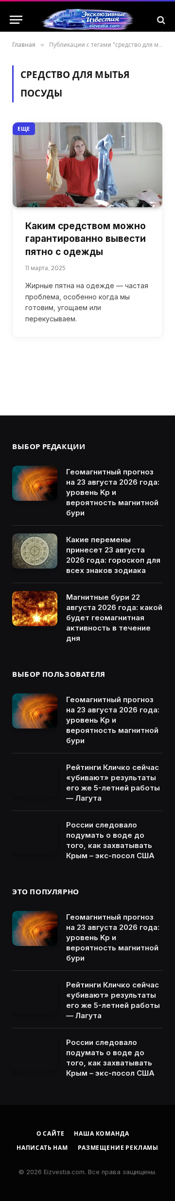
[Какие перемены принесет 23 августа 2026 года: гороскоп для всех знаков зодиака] (34, 551)
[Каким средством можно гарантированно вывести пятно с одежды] (87, 164)
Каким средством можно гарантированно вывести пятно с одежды (85, 238)
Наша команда (101, 1133)
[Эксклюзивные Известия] (87, 20)
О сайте (50, 1133)
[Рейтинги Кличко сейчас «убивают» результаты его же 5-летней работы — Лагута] (34, 778)
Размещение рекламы (118, 1147)
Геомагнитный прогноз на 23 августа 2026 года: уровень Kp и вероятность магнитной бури (112, 492)
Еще (24, 128)
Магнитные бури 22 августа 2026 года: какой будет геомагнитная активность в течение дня (114, 617)
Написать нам (42, 1147)
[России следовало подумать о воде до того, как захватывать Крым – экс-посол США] (34, 836)
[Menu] (16, 20)
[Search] (160, 20)
